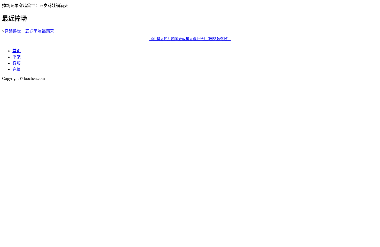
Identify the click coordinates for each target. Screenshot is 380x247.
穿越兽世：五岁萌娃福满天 (29, 31)
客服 (16, 63)
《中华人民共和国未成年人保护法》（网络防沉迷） (190, 39)
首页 (16, 51)
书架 (16, 57)
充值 (16, 69)
